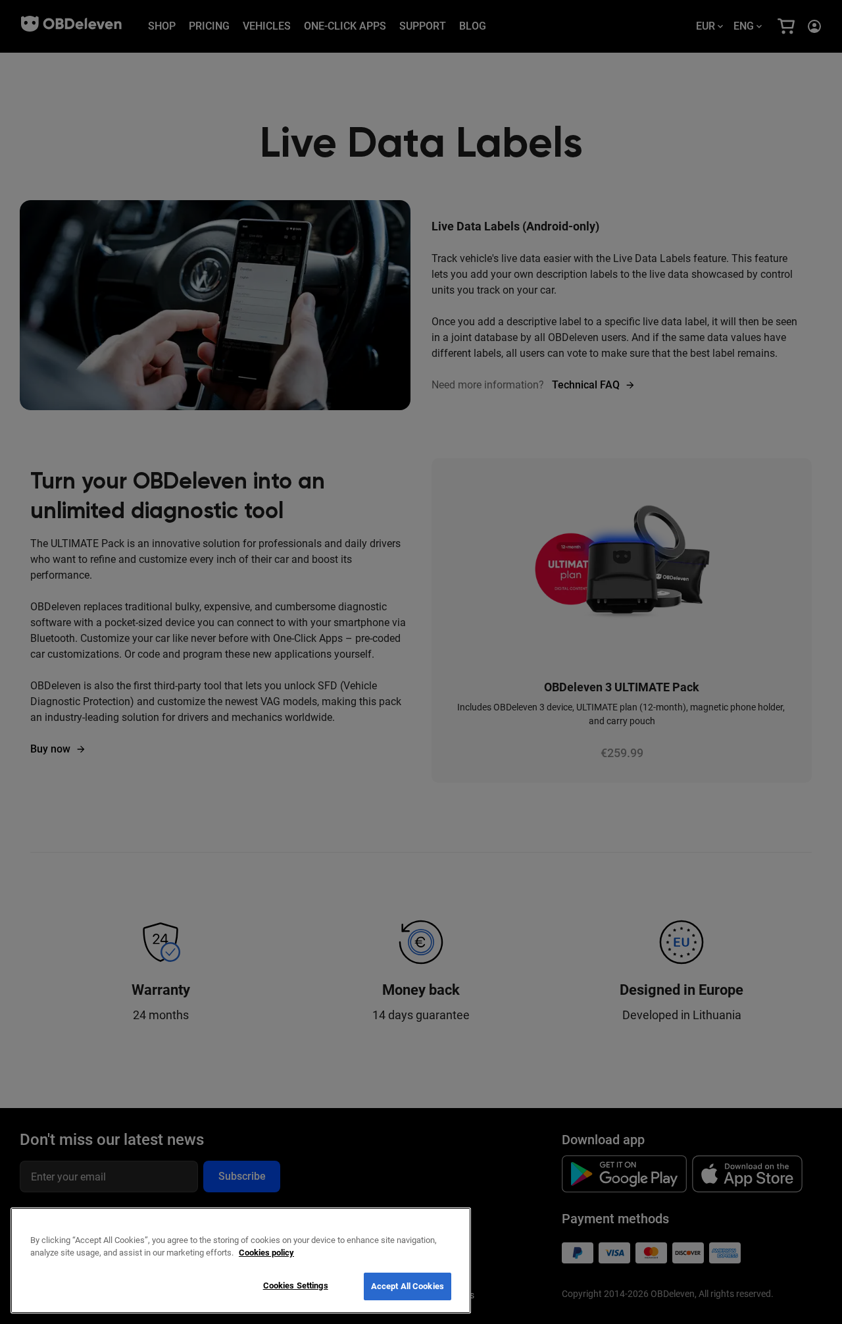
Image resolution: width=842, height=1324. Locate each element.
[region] (241, 1260)
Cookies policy (266, 1253)
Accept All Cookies (407, 1286)
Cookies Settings (295, 1285)
